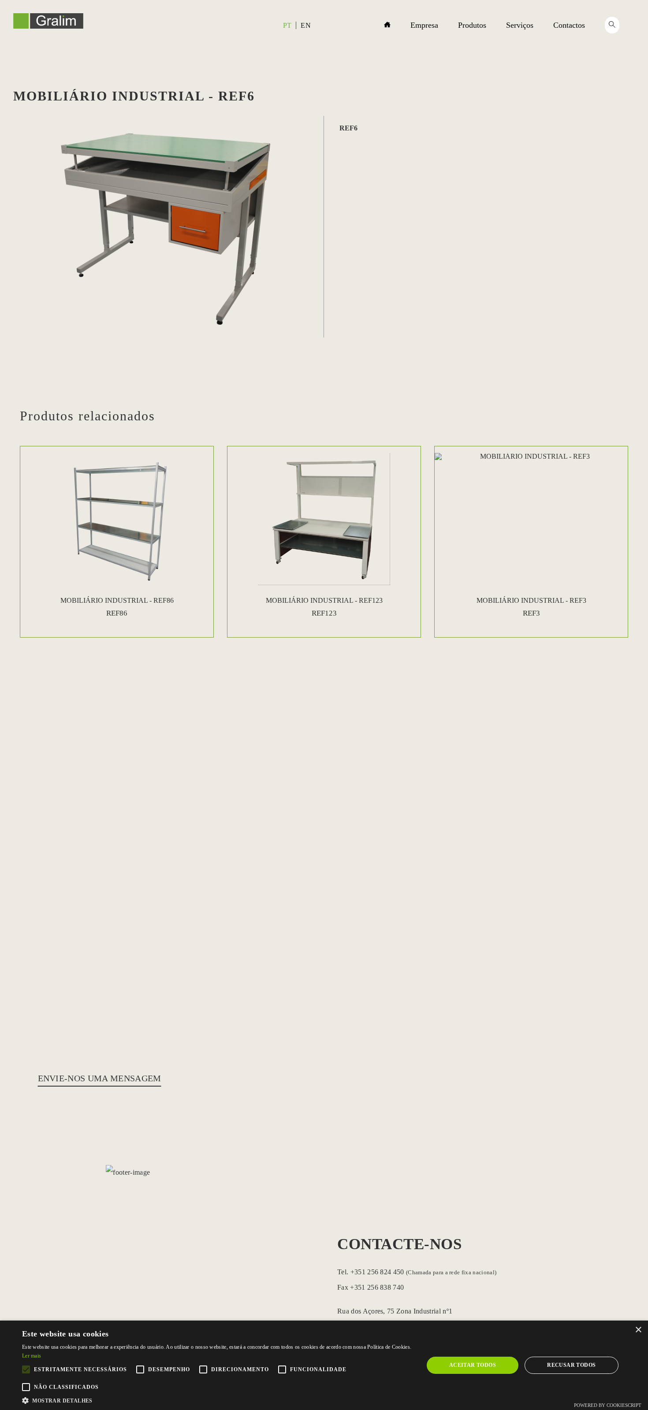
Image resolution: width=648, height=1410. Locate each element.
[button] (217, 1399)
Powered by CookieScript (607, 1405)
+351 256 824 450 (422, 1272)
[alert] (324, 1365)
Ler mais (31, 1356)
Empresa (424, 25)
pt (287, 25)
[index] (48, 26)
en (306, 25)
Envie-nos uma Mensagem (99, 1078)
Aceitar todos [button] (472, 1365)
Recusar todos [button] (571, 1365)
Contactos (569, 25)
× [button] (638, 1330)
